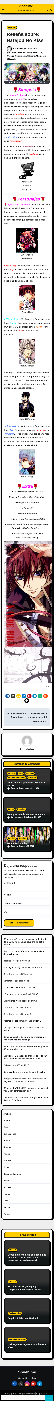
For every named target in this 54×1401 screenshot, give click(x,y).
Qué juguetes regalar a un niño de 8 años (23, 967)
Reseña (31, 56)
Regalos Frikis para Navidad (17, 961)
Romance (41, 56)
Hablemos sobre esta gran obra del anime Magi (37, 717)
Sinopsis (12, 59)
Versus (7, 1207)
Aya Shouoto (16, 53)
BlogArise (40, 1393)
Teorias (7, 1194)
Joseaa (14, 788)
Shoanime (25, 6)
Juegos (7, 1147)
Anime (11, 809)
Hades (20, 48)
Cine (21, 773)
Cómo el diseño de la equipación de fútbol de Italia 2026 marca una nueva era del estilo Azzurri (25, 942)
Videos (7, 1214)
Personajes (21, 56)
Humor (7, 1140)
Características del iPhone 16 (18, 974)
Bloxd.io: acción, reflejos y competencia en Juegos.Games (24, 1288)
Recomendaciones (16, 778)
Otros (6, 1167)
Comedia (28, 53)
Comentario (10, 883)
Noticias (30, 773)
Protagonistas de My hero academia (26, 814)
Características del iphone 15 (18, 1007)
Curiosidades (10, 1134)
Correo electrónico (12, 903)
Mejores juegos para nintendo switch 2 (22, 1021)
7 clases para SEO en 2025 (16, 1065)
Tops (6, 1201)
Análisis (11, 773)
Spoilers (7, 1187)
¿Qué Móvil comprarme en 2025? (19, 987)
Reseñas (12, 27)
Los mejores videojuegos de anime (20, 1001)
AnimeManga (17, 817)
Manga (11, 56)
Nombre (7, 895)
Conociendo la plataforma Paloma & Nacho (24, 1072)
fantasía (38, 53)
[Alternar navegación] (3, 9)
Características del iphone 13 (18, 1014)
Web (6, 912)
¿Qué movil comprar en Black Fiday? (21, 994)
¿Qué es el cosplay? (18, 843)
